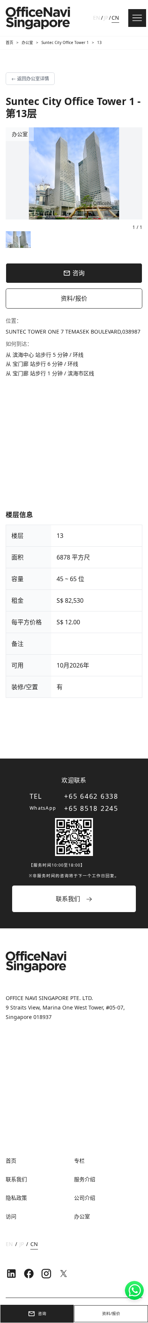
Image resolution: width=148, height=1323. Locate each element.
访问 (11, 1216)
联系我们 (16, 1179)
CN (115, 17)
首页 (9, 42)
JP (106, 17)
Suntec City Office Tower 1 (65, 42)
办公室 (27, 42)
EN (96, 17)
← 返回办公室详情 (30, 78)
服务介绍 (84, 1179)
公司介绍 (84, 1197)
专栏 (79, 1160)
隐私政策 (16, 1197)
